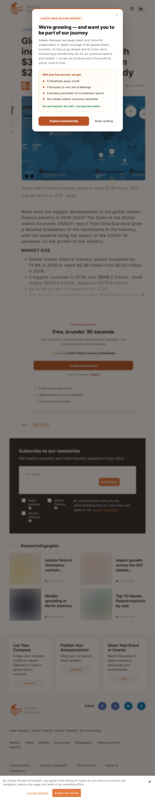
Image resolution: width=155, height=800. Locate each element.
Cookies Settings (38, 793)
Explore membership (64, 121)
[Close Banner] (150, 781)
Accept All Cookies (66, 793)
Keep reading (104, 121)
